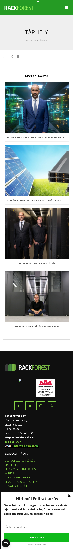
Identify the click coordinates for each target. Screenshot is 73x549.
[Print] (20, 56)
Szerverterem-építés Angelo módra (37, 326)
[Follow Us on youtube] (52, 405)
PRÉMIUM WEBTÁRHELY (17, 477)
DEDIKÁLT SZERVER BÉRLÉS (20, 461)
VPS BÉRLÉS (11, 465)
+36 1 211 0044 (13, 442)
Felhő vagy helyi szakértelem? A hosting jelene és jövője (38, 137)
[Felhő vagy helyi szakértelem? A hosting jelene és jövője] (37, 107)
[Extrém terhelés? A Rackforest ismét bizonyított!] (37, 170)
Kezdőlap (31, 40)
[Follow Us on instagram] (40, 405)
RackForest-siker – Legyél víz (37, 263)
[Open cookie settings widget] (6, 543)
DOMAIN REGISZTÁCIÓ (17, 486)
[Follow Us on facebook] (18, 405)
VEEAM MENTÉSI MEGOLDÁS (20, 469)
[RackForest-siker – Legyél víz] (37, 233)
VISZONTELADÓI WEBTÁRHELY (21, 482)
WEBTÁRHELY (12, 473)
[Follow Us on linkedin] (29, 405)
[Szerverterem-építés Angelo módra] (37, 296)
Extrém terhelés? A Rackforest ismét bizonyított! (38, 200)
